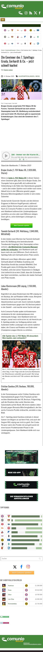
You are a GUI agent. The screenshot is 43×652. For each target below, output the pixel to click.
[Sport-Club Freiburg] (2, 544)
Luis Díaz (11, 599)
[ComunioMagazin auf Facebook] (39, 14)
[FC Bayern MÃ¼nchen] (2, 516)
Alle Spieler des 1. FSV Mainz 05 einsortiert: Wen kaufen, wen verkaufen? (20, 337)
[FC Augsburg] (2, 548)
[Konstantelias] (4, 603)
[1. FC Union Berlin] (2, 528)
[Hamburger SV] (8, 540)
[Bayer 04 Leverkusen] (8, 520)
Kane (9, 590)
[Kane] (4, 590)
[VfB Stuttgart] (8, 516)
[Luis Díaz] (4, 599)
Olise (9, 594)
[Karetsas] (4, 585)
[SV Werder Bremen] (8, 544)
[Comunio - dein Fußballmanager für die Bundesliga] (20, 14)
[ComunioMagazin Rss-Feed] (30, 14)
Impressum (26, 643)
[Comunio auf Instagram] (26, 14)
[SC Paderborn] (8, 524)
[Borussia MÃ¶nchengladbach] (8, 536)
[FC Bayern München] (26, 590)
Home (2, 50)
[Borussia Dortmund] (2, 540)
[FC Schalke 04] (8, 548)
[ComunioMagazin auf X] (35, 14)
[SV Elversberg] (2, 520)
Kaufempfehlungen (11, 50)
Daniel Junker (8, 70)
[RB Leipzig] (2, 536)
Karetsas (11, 585)
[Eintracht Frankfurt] (8, 528)
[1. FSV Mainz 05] (2, 524)
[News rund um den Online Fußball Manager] (12, 5)
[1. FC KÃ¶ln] (2, 532)
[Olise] (4, 594)
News (18, 50)
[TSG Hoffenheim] (8, 532)
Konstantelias (12, 604)
